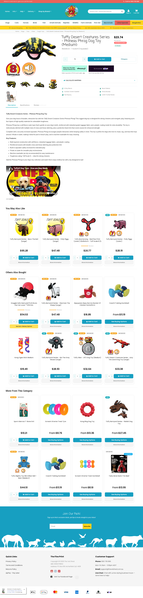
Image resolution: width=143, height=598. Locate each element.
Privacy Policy (11, 561)
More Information (24, 262)
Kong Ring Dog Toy (87, 421)
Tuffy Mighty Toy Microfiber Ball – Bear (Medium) (24, 477)
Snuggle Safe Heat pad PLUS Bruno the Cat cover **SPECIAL (24, 304)
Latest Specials (122, 23)
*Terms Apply (61, 28)
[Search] (122, 11)
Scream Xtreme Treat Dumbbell (87, 476)
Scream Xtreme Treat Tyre (55, 421)
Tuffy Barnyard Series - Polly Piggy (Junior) (119, 240)
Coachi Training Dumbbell (119, 303)
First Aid (97, 23)
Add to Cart (100, 59)
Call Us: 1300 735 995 (132, 1)
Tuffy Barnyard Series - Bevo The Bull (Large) (24, 240)
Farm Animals (86, 23)
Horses (26, 23)
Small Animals (55, 23)
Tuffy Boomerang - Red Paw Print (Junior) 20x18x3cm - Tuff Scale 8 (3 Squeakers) (87, 240)
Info (84, 73)
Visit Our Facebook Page (63, 577)
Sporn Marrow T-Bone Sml (24, 421)
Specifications (25, 105)
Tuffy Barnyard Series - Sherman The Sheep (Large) (56, 304)
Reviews (36, 105)
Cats (17, 23)
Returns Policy (11, 569)
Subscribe (87, 526)
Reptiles (66, 23)
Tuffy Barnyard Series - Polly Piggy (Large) (56, 240)
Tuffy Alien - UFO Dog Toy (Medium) (87, 358)
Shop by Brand (44, 11)
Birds (35, 23)
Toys (27, 31)
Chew (33, 31)
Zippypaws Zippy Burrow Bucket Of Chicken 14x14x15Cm (87, 304)
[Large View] (11, 84)
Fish (44, 23)
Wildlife (75, 23)
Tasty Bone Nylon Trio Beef (119, 476)
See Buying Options (119, 321)
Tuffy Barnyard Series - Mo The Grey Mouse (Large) (56, 359)
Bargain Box (136, 23)
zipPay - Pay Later (13, 573)
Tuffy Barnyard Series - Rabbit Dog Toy (119, 422)
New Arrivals (108, 23)
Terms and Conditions (14, 565)
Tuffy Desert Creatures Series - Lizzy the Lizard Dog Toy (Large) (119, 359)
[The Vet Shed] (71, 11)
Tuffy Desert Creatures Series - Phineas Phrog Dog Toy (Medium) (65, 31)
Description (12, 105)
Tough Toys (40, 31)
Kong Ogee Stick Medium (23, 358)
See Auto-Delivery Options (24, 326)
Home (7, 11)
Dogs (7, 23)
